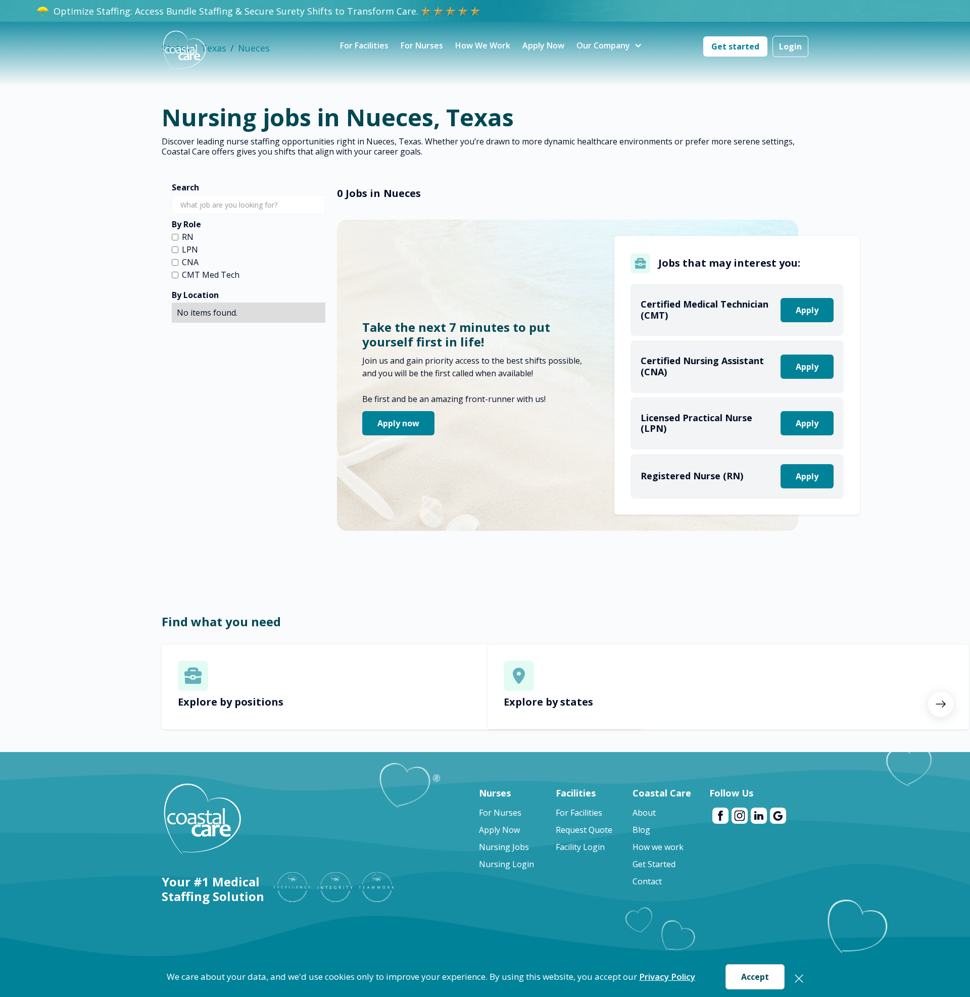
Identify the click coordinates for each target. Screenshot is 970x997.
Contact (647, 881)
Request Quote (584, 830)
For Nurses (422, 45)
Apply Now (543, 45)
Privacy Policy (667, 976)
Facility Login (580, 847)
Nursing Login (506, 864)
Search (185, 187)
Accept (755, 976)
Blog (641, 830)
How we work (658, 847)
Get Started (654, 864)
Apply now (398, 423)
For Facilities (364, 45)
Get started (735, 46)
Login (790, 46)
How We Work (482, 45)
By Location (195, 295)
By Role (186, 224)
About (644, 813)
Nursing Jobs (504, 847)
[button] (603, 46)
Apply (807, 310)
